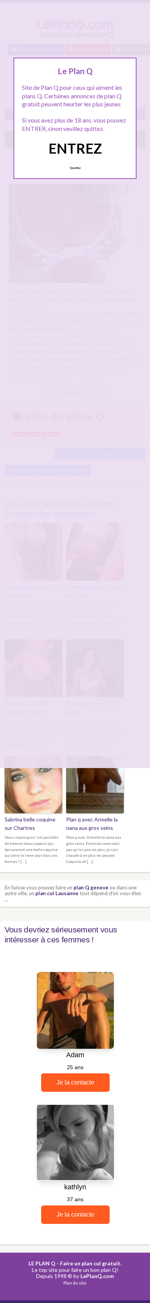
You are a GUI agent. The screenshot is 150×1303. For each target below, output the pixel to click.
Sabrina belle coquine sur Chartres (30, 823)
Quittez (75, 168)
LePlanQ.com (97, 1276)
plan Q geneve (90, 887)
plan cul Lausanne (56, 893)
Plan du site (75, 1282)
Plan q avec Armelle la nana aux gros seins (92, 823)
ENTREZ (75, 148)
